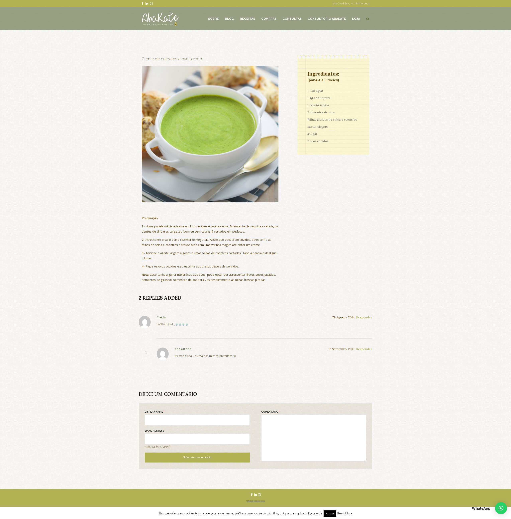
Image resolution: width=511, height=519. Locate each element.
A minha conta (360, 3)
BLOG (229, 18)
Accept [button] (330, 513)
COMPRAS (269, 18)
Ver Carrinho (341, 3)
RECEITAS (247, 18)
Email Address (155, 430)
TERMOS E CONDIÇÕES (255, 501)
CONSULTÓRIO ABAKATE (327, 18)
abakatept (183, 349)
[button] (501, 508)
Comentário (270, 411)
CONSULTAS (292, 18)
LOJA (356, 18)
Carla (161, 317)
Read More (345, 513)
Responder (364, 317)
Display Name (154, 411)
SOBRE (213, 18)
